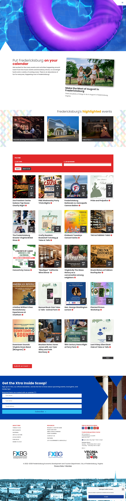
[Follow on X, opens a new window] (89, 428)
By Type (19, 162)
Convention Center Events (57, 140)
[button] (123, 489)
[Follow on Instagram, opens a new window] (86, 428)
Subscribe (41, 411)
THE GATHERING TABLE (100, 235)
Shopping (15, 432)
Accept (106, 496)
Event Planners (52, 433)
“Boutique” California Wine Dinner (48, 271)
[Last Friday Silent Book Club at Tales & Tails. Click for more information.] (102, 330)
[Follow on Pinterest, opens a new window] (97, 428)
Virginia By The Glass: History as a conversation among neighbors (74, 274)
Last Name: (8, 401)
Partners (50, 438)
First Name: (8, 395)
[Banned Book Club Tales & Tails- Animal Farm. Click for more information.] (50, 293)
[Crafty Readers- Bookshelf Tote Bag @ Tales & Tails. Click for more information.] (50, 221)
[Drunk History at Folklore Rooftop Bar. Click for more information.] (102, 256)
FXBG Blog (16, 439)
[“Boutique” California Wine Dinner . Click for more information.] (50, 256)
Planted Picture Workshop (97, 308)
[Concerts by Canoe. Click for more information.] (24, 256)
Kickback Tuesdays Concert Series (73, 236)
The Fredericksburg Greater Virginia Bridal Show (23, 237)
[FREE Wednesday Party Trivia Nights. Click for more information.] (50, 186)
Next (107, 358)
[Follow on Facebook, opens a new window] (83, 428)
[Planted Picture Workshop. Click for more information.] (102, 293)
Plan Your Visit (52, 430)
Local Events (17, 437)
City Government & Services (56, 440)
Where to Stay (17, 442)
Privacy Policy (59, 466)
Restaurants (17, 430)
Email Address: (9, 406)
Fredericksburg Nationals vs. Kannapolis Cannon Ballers (76, 203)
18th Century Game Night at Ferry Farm (76, 345)
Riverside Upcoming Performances (24, 140)
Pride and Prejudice (99, 200)
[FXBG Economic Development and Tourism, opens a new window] (20, 459)
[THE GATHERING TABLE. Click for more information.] (102, 221)
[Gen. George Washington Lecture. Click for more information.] (76, 293)
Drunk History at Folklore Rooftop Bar (102, 271)
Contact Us (51, 436)
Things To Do (17, 428)
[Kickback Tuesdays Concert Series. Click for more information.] (76, 221)
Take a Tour (86, 140)
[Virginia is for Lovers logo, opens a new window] (90, 459)
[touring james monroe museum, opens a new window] (63, 127)
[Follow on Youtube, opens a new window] (94, 428)
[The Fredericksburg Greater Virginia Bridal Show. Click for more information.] (24, 221)
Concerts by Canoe (21, 270)
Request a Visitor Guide (54, 428)
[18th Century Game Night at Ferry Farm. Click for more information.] (76, 330)
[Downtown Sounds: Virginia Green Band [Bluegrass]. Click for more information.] (24, 330)
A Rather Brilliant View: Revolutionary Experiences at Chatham (23, 311)
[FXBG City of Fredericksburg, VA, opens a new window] (55, 459)
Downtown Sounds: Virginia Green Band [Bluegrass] (22, 347)
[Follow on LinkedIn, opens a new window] (92, 428)
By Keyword (70, 162)
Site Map (68, 466)
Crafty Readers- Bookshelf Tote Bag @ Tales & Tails (48, 237)
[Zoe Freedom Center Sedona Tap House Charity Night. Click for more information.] (24, 186)
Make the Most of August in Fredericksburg (82, 89)
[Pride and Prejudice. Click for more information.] (102, 186)
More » (83, 448)
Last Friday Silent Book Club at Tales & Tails (101, 345)
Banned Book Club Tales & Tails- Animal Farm (49, 308)
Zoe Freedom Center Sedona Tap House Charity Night (22, 203)
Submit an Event (21, 366)
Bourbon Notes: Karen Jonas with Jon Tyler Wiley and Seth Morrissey (48, 348)
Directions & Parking (54, 431)
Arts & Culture (17, 435)
